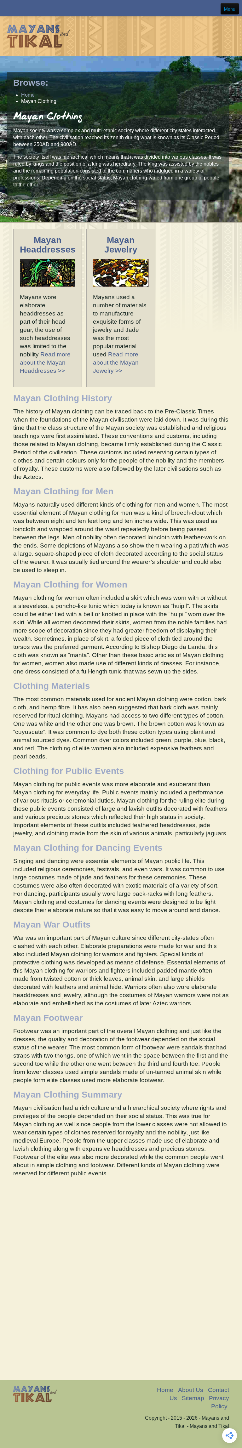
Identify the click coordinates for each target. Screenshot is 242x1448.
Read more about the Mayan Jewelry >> (116, 362)
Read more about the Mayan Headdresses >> (45, 362)
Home (165, 1390)
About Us (190, 1390)
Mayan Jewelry (120, 244)
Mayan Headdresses (48, 244)
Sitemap (193, 1398)
